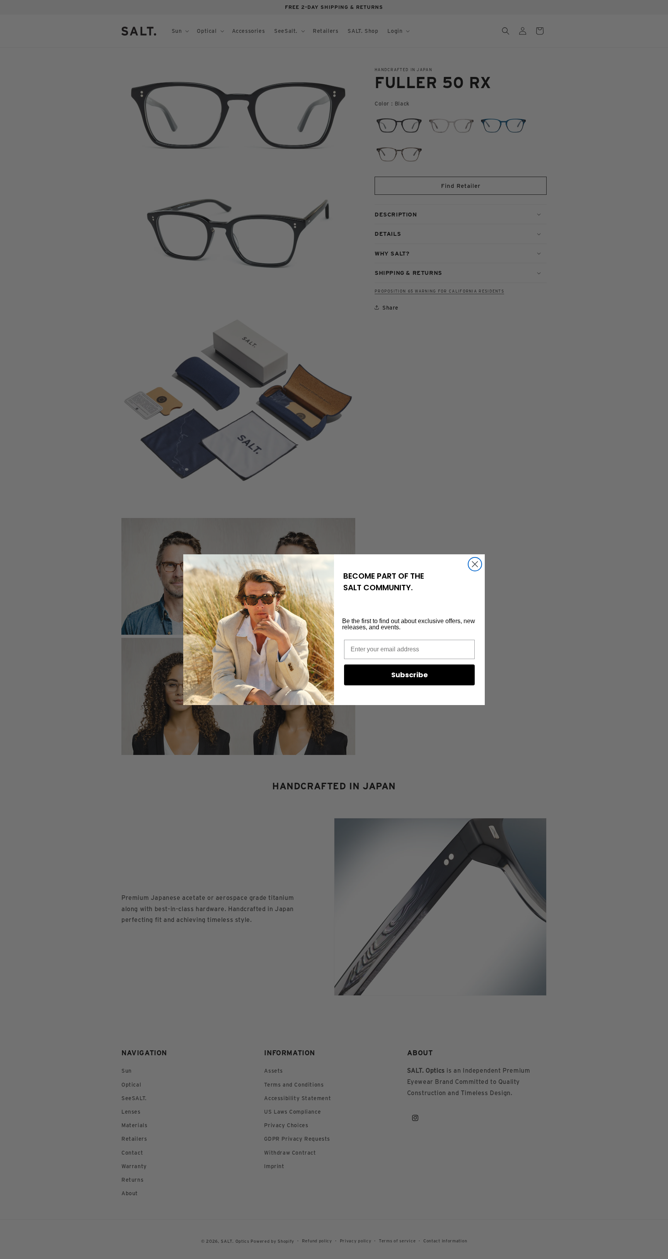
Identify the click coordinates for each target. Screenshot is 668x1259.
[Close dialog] (475, 564)
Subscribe (409, 675)
